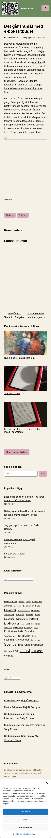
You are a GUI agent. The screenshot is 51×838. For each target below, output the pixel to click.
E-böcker (23, 215)
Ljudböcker (11, 623)
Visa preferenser (25, 827)
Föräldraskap (9, 615)
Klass (37, 614)
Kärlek (33, 618)
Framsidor (35, 610)
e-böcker (37, 62)
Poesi (36, 628)
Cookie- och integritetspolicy (24, 834)
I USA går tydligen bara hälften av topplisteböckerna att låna (23, 88)
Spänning (9, 640)
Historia (20, 614)
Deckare (17, 606)
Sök (43, 473)
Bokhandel (8, 606)
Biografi (22, 602)
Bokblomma (27, 8)
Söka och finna (12, 393)
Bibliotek (10, 215)
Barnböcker (10, 601)
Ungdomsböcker (33, 644)
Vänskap (8, 656)
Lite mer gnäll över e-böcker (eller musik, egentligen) (22, 430)
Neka (25, 819)
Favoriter (10, 610)
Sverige (10, 644)
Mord (28, 624)
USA (15, 651)
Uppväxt (8, 651)
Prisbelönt (30, 631)
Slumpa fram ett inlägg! (16, 452)
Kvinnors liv (21, 619)
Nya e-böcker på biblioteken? (19, 358)
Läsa (22, 624)
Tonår (20, 645)
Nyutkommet (18, 628)
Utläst (25, 650)
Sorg (34, 636)
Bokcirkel (37, 601)
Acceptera (25, 811)
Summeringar (35, 640)
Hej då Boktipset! (30, 700)
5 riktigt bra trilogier (14, 553)
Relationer (24, 635)
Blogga (28, 602)
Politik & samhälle (13, 631)
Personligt (28, 628)
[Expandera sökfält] (45, 8)
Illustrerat (29, 615)
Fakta (37, 606)
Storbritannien (22, 640)
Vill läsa (37, 651)
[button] (46, 782)
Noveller (8, 627)
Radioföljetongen (9, 636)
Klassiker (9, 619)
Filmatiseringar (24, 610)
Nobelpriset (35, 624)
